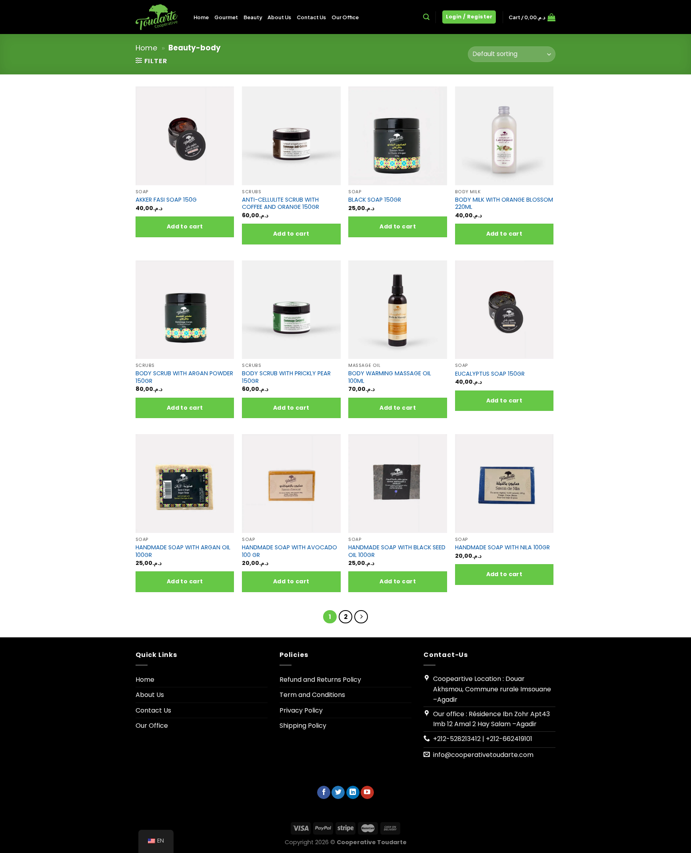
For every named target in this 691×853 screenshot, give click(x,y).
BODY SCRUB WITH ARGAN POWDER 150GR (184, 377)
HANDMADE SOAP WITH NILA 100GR (502, 547)
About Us (279, 17)
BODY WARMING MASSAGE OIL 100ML (389, 377)
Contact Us (311, 17)
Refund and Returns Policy (320, 679)
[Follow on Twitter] (338, 792)
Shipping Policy (303, 725)
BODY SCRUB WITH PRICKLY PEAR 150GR (286, 377)
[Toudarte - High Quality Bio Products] (159, 17)
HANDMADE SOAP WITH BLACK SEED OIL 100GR (396, 551)
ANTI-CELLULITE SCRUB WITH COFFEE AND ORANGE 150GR (280, 203)
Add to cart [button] (185, 226)
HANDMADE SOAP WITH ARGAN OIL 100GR (183, 551)
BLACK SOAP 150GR (374, 200)
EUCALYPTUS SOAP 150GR (490, 374)
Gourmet (226, 17)
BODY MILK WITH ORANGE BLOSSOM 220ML (504, 203)
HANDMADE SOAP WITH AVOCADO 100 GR (289, 551)
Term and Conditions (312, 694)
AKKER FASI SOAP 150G (166, 200)
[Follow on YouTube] (367, 792)
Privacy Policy (301, 710)
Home (201, 17)
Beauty (253, 17)
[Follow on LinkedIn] (352, 792)
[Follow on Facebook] (323, 792)
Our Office (345, 17)
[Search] (426, 17)
